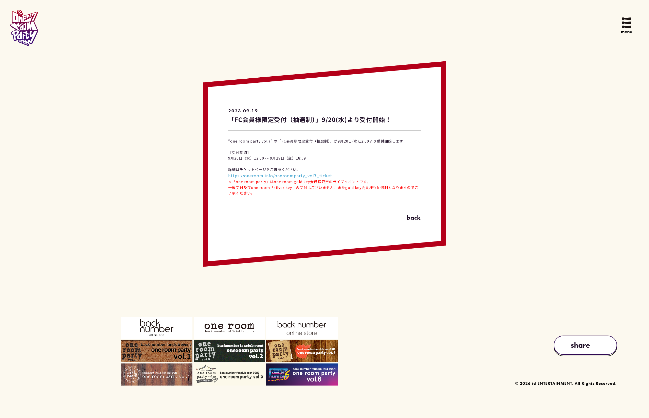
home (324, 33)
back (414, 218)
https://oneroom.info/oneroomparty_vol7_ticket (280, 175)
